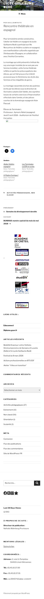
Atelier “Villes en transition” (15, 365)
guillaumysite (15, 23)
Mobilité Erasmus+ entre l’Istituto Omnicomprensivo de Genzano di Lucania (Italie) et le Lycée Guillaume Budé (21, 348)
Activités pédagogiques (18, 193)
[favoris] (16, 494)
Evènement (8, 410)
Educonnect (9, 325)
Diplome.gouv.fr (10, 330)
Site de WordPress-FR (13, 453)
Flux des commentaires (13, 449)
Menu (23, 14)
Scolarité (7, 424)
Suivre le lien (9, 546)
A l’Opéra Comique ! (11, 175)
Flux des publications (12, 444)
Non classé (8, 415)
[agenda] (12, 494)
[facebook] (5, 494)
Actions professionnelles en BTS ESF (19, 360)
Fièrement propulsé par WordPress (17, 593)
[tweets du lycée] (8, 494)
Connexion (8, 439)
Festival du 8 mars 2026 (13, 356)
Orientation (8, 419)
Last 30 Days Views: (12, 508)
